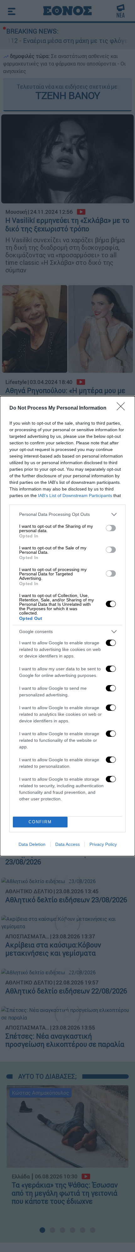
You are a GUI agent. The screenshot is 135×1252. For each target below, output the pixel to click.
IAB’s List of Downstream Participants (75, 495)
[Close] (123, 408)
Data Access (67, 844)
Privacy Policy (103, 844)
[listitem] (67, 514)
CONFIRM (40, 822)
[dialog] (67, 626)
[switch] (111, 528)
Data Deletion (32, 844)
